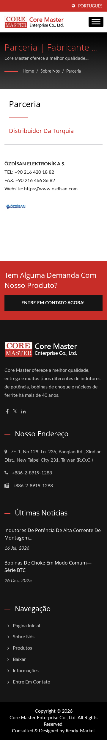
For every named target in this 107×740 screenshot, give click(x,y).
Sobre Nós (50, 71)
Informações (26, 670)
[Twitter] (15, 411)
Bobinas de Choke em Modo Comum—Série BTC (48, 566)
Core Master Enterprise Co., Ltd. (43, 717)
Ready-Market (80, 730)
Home (28, 71)
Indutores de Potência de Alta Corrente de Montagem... (52, 534)
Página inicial (26, 625)
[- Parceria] (15, 206)
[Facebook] (7, 411)
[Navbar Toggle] (96, 22)
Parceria (73, 71)
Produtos (22, 648)
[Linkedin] (23, 411)
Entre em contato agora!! (53, 303)
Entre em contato (31, 682)
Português (90, 6)
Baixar (19, 659)
